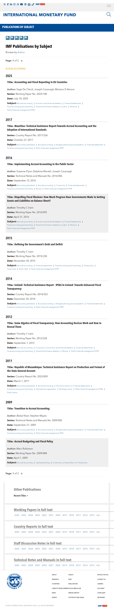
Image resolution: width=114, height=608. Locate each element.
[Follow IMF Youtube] (21, 4)
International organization (46, 389)
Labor (64, 107)
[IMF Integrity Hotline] (33, 4)
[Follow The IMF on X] (4, 4)
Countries (56, 584)
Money (38, 189)
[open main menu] (109, 6)
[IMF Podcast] (25, 4)
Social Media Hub (74, 588)
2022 (44, 515)
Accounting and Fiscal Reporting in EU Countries (40, 82)
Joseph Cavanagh (44, 89)
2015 (92, 515)
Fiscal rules (11, 269)
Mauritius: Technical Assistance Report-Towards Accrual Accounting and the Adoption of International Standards (51, 128)
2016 (85, 515)
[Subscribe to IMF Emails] (29, 4)
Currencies (60, 185)
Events (54, 597)
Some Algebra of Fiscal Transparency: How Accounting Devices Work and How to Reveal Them (54, 325)
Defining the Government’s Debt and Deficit (38, 244)
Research (55, 579)
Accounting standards (26, 145)
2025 (23, 515)
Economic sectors (63, 386)
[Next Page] (21, 60)
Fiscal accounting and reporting (20, 107)
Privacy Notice (102, 575)
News (54, 593)
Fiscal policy (89, 266)
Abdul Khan (22, 416)
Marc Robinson (24, 449)
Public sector (12, 393)
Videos (70, 575)
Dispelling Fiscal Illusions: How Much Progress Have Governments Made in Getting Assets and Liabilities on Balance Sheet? (56, 199)
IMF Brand (101, 597)
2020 (58, 515)
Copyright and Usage (76, 597)
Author (21, 52)
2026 (17, 515)
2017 (78, 515)
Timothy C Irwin (24, 208)
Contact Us (101, 579)
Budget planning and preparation (70, 145)
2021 (51, 515)
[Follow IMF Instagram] (14, 4)
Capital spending (43, 463)
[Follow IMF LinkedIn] (11, 4)
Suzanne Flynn (24, 171)
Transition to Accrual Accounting (32, 408)
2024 (30, 515)
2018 (71, 515)
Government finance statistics (48, 107)
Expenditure (69, 463)
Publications (73, 584)
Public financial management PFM (21, 110)
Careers (100, 584)
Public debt (23, 269)
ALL (98, 515)
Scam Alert (101, 593)
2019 (64, 515)
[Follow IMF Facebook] (8, 4)
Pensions (73, 107)
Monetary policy (65, 389)
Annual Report (73, 593)
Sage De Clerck (24, 89)
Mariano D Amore (64, 89)
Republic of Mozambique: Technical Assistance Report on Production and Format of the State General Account (56, 369)
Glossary (100, 588)
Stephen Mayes (38, 416)
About (54, 575)
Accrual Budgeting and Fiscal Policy (33, 441)
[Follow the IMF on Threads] (18, 4)
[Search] (109, 14)
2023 (37, 515)
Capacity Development (60, 588)
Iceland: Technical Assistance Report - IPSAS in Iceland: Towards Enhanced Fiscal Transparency (54, 287)
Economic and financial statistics (48, 103)
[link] (8, 38)
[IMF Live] (103, 605)
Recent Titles (20, 495)
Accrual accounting (25, 103)
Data (70, 579)
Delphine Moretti (42, 171)
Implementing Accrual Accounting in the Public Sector (44, 164)
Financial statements (72, 103)
